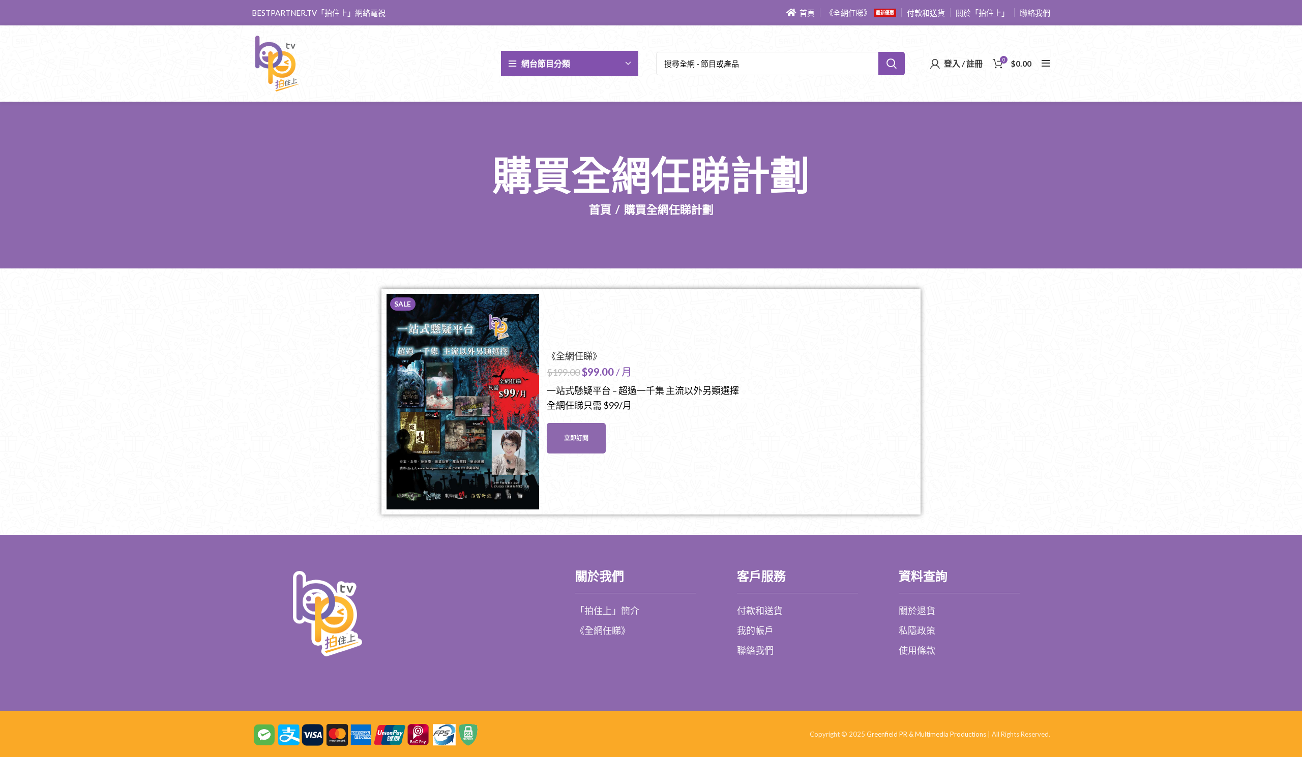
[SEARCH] (891, 63)
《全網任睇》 (574, 356)
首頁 (600, 209)
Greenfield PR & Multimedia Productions (926, 734)
